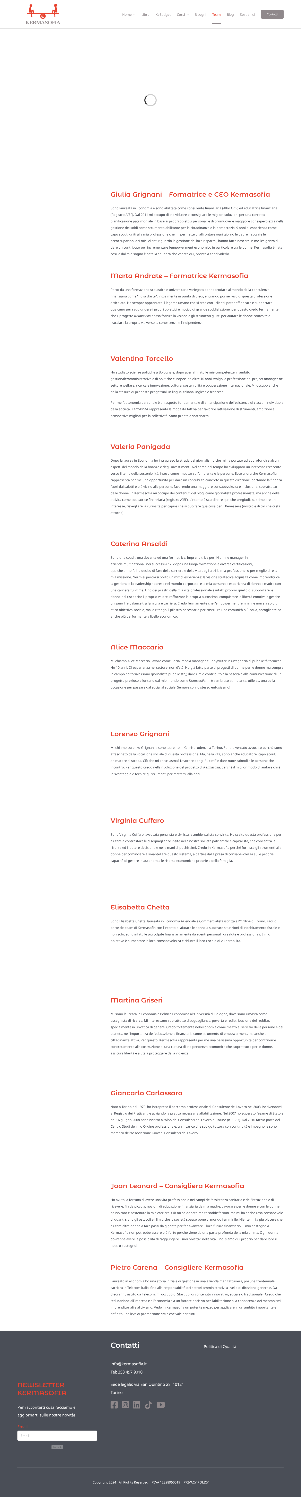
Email (22, 1426)
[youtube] (161, 1405)
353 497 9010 (130, 1372)
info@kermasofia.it (129, 1364)
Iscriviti (57, 1447)
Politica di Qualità (220, 1346)
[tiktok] (148, 1405)
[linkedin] (136, 1405)
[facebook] (114, 1405)
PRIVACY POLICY (196, 1482)
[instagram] (125, 1405)
